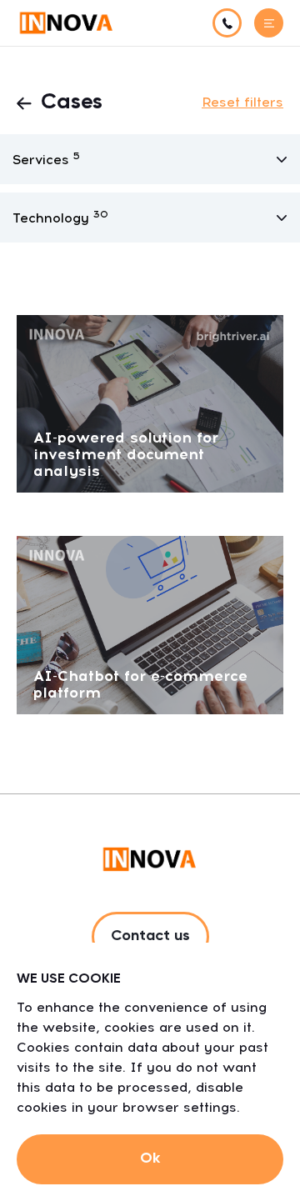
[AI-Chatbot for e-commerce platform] (150, 624)
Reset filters (242, 102)
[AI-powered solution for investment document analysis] (150, 403)
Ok (150, 1158)
